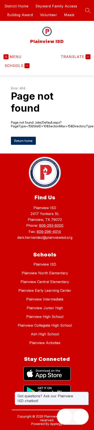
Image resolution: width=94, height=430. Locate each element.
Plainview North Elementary (45, 273)
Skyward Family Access (56, 6)
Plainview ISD (44, 264)
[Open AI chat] (81, 417)
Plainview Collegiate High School (45, 325)
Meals (69, 15)
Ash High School (45, 334)
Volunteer (48, 15)
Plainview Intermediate (44, 299)
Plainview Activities (44, 343)
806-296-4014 (49, 231)
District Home (17, 6)
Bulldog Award (20, 15)
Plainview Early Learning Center (44, 290)
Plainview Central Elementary (45, 282)
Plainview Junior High (45, 308)
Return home (23, 141)
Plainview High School (44, 316)
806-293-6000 (51, 225)
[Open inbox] (65, 417)
